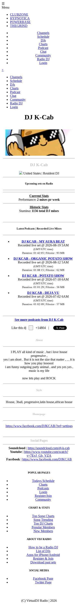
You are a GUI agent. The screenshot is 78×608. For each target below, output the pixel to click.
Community (43, 55)
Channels (43, 33)
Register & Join (43, 558)
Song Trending (43, 520)
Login (43, 63)
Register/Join (43, 496)
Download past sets (43, 562)
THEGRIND (18, 26)
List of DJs (43, 551)
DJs (43, 40)
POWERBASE (20, 22)
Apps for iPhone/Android (43, 555)
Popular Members (43, 527)
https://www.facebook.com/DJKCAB (47, 459)
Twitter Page (43, 582)
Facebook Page (43, 578)
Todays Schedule (43, 481)
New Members (43, 531)
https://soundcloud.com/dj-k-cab (49, 448)
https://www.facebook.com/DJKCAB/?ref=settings (39, 426)
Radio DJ (43, 59)
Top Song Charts (43, 516)
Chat (43, 51)
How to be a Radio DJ (43, 547)
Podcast (43, 48)
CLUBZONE (19, 14)
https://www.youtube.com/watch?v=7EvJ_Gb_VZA (46, 453)
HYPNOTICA (20, 18)
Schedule (43, 36)
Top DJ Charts (43, 523)
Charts (43, 44)
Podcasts (43, 488)
